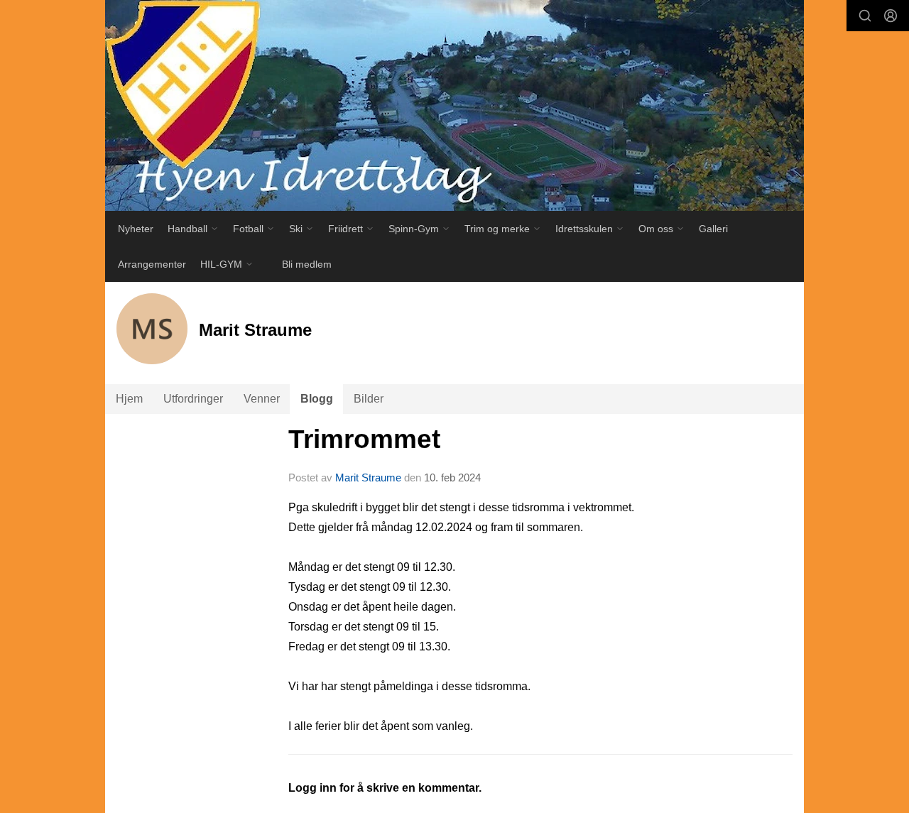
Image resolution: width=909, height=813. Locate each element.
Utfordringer (193, 399)
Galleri (713, 228)
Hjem (129, 399)
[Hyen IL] (454, 105)
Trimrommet (364, 439)
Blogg (316, 399)
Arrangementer (152, 264)
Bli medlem (307, 264)
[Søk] (865, 15)
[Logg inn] (890, 15)
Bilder (368, 399)
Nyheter (135, 228)
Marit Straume (368, 477)
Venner (262, 399)
